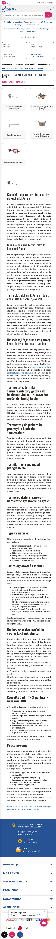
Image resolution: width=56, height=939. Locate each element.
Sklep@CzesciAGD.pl (31, 851)
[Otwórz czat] (44, 923)
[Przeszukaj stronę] (48, 15)
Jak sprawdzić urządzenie (13, 82)
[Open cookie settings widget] (4, 934)
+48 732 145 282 (29, 37)
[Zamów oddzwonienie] (20, 934)
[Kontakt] (12, 934)
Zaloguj (50, 2)
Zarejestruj (41, 2)
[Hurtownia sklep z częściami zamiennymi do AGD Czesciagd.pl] (6, 9)
